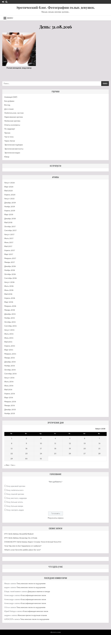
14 (99, 443)
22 (12, 454)
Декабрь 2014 (10, 362)
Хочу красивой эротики (15, 486)
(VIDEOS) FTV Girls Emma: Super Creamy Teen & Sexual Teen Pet (32, 542)
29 (12, 459)
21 (99, 449)
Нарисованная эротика (13, 117)
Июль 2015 (9, 334)
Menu (10, 18)
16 (26, 449)
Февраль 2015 (10, 354)
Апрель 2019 (9, 211)
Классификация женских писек (33, 595)
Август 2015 (9, 330)
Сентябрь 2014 (10, 374)
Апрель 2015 (9, 346)
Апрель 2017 (9, 250)
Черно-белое (9, 141)
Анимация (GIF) (10, 97)
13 (85, 443)
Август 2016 (9, 282)
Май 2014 (8, 390)
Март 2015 (8, 350)
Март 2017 (8, 254)
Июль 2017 (9, 238)
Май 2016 (8, 294)
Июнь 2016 (8, 290)
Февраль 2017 (10, 258)
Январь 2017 (9, 262)
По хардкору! (9, 129)
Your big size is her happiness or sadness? (22, 546)
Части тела (8, 137)
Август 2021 (9, 199)
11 (55, 443)
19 (70, 449)
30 (26, 459)
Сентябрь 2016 (10, 278)
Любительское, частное (14, 113)
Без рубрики (9, 101)
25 (55, 454)
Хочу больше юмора (14, 506)
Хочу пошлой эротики (15, 494)
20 (85, 449)
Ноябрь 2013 (9, 413)
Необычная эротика (12, 121)
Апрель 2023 (9, 195)
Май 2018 (8, 222)
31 (41, 459)
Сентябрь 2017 (10, 230)
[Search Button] (6, 2)
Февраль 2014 (10, 402)
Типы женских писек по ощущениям (31, 584)
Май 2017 (8, 246)
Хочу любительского (14, 490)
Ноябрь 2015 (9, 318)
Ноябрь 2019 (9, 207)
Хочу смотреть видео (15, 510)
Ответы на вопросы (12, 125)
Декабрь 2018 (10, 219)
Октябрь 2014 (10, 370)
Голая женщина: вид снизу (19, 68)
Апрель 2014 (9, 394)
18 (55, 449)
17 (41, 449)
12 (70, 443)
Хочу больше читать (14, 502)
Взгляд (7, 105)
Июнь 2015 (8, 338)
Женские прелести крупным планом (32, 615)
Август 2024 (9, 183)
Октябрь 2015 (10, 322)
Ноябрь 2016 (9, 270)
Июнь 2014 (8, 386)
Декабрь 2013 (10, 410)
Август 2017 (9, 234)
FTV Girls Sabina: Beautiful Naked (18, 534)
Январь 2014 (9, 405)
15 (12, 449)
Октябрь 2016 (10, 274)
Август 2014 (9, 378)
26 (70, 454)
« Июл (6, 465)
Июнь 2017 (8, 242)
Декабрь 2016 (10, 266)
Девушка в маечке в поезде (39, 591)
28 (99, 454)
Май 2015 (8, 342)
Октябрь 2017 (10, 227)
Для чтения (9, 109)
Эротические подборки (13, 145)
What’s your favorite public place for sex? (22, 550)
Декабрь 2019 (10, 203)
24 (41, 454)
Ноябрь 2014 (9, 366)
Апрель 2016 (9, 298)
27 (85, 454)
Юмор (6, 157)
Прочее (7, 133)
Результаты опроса (55, 518)
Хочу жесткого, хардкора (16, 498)
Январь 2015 (9, 358)
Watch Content (20, 55)
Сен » (13, 465)
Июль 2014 (8, 382)
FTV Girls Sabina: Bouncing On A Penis (20, 538)
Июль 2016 (9, 286)
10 (41, 443)
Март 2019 (8, 215)
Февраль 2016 (10, 306)
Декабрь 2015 (10, 314)
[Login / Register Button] (3, 2)
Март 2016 (8, 302)
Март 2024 (8, 187)
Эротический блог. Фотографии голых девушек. (55, 7)
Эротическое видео (12, 153)
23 (26, 454)
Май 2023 (8, 191)
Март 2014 (8, 398)
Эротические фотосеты (13, 149)
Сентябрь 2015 (10, 326)
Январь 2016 (9, 310)
